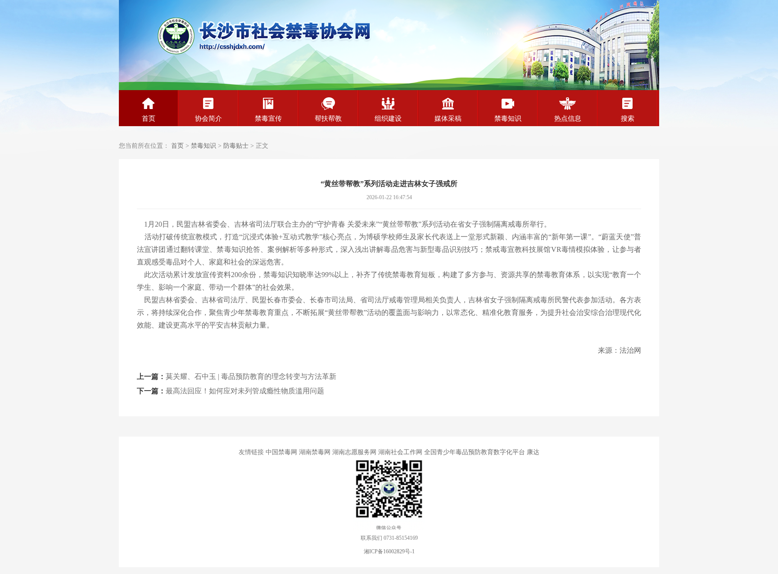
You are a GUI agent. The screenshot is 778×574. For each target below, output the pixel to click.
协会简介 (208, 118)
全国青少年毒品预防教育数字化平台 (474, 452)
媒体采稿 (447, 118)
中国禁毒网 (281, 452)
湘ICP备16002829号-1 (389, 551)
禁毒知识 (507, 118)
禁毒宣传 (268, 118)
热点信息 (567, 118)
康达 (533, 452)
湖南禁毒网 (314, 452)
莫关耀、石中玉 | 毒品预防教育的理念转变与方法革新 (251, 376)
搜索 (627, 118)
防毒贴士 (236, 145)
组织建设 (388, 118)
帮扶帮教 (328, 118)
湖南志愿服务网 (354, 452)
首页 (148, 118)
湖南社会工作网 (400, 452)
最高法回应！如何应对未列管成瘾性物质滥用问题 (245, 391)
